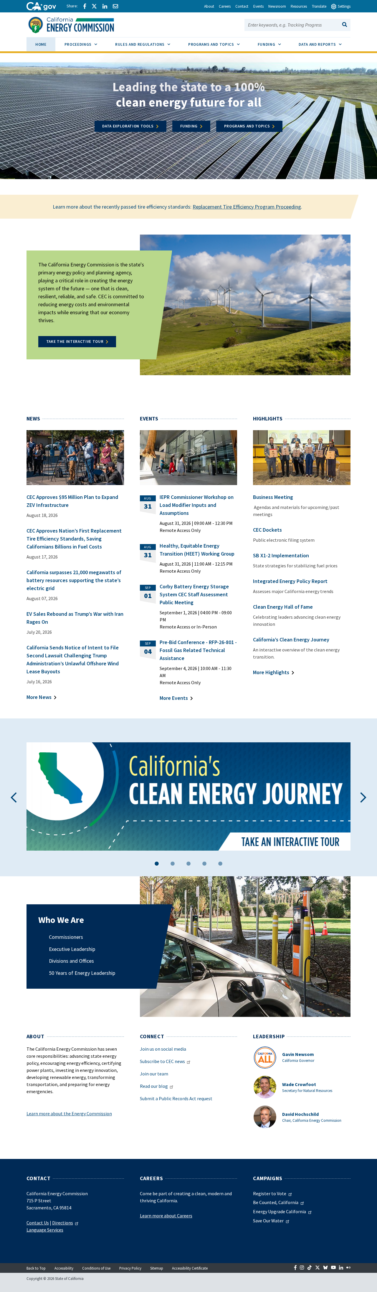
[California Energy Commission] (79, 24)
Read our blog (154, 1086)
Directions (62, 1223)
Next (363, 797)
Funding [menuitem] (274, 44)
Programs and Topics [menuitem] (218, 44)
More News (39, 697)
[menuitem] (41, 45)
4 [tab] (204, 865)
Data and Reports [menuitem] (324, 44)
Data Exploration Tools (128, 126)
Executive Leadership (72, 949)
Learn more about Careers (166, 1216)
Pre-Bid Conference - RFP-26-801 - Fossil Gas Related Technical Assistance (198, 650)
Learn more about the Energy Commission (69, 1113)
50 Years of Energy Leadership (82, 973)
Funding (189, 126)
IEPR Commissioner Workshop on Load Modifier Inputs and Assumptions (197, 505)
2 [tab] (172, 865)
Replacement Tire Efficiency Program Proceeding (247, 206)
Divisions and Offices (71, 960)
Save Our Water (268, 1221)
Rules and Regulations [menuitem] (147, 44)
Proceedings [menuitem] (85, 44)
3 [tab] (188, 865)
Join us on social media (163, 1049)
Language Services (45, 1230)
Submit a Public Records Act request (176, 1098)
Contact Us (38, 1223)
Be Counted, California (275, 1202)
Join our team (154, 1074)
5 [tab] (220, 865)
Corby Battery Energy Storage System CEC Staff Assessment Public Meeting (194, 594)
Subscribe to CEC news (162, 1061)
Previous (14, 797)
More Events (174, 698)
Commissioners (66, 937)
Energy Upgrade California (279, 1211)
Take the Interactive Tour (75, 341)
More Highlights (271, 672)
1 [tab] (157, 865)
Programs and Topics (247, 126)
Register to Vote (269, 1193)
